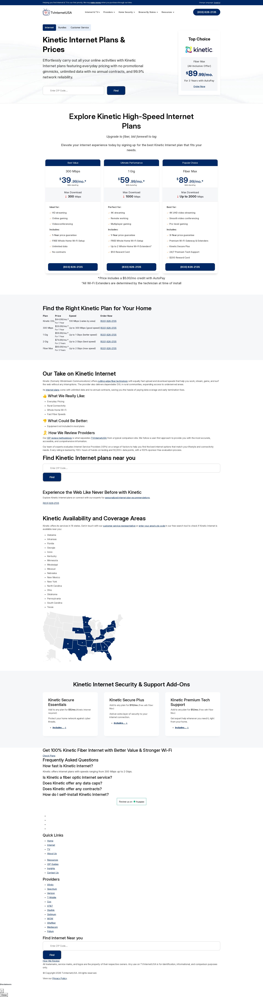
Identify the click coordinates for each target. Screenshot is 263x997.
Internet (49, 27)
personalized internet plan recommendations (127, 497)
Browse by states (147, 12)
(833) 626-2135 (206, 12)
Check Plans (49, 755)
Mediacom (52, 927)
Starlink (51, 910)
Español (217, 3)
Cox (49, 901)
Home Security (126, 12)
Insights (51, 868)
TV (48, 849)
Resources (167, 12)
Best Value (73, 162)
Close (4, 995)
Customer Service (80, 27)
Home (50, 840)
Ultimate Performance (131, 162)
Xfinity (50, 884)
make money (95, 3)
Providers (108, 12)
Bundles (62, 27)
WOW (50, 918)
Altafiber (51, 922)
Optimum (51, 914)
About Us (52, 853)
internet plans (52, 389)
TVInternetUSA (99, 438)
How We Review (51, 961)
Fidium (50, 931)
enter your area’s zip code (152, 525)
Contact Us (53, 872)
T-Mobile (51, 897)
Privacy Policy (59, 978)
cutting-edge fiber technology (113, 381)
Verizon (51, 893)
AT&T (50, 906)
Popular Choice (190, 162)
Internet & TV (91, 12)
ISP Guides (52, 864)
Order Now (199, 86)
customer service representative (119, 525)
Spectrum (52, 889)
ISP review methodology (59, 438)
